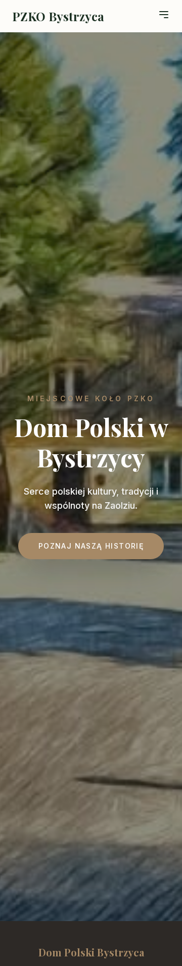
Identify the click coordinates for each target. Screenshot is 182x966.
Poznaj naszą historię (91, 546)
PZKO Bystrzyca (58, 16)
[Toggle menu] (164, 15)
